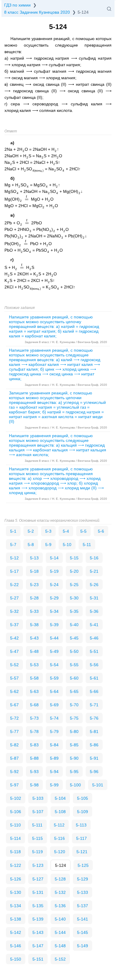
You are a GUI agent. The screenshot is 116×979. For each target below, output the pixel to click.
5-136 (60, 905)
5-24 (54, 584)
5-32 (14, 611)
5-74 (54, 718)
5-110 (15, 825)
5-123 (37, 865)
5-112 (59, 825)
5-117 (81, 838)
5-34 (54, 611)
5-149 (82, 945)
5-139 (37, 919)
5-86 (94, 744)
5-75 (74, 718)
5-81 (94, 731)
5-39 (54, 624)
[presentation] (26, 199)
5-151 (37, 959)
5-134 (15, 905)
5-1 (13, 531)
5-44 (54, 638)
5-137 (82, 905)
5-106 (15, 811)
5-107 (37, 811)
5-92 (14, 771)
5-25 (74, 584)
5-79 (54, 731)
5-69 (54, 704)
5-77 (14, 731)
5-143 (37, 932)
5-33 (34, 611)
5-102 (15, 798)
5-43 (34, 638)
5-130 (15, 892)
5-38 (34, 624)
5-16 (94, 558)
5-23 (34, 584)
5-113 (81, 825)
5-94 (54, 771)
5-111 (37, 825)
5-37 (14, 624)
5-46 (94, 638)
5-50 (74, 651)
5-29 (54, 598)
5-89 (54, 758)
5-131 (37, 892)
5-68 (34, 704)
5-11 (87, 544)
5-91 (94, 758)
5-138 (15, 919)
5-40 (74, 624)
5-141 (82, 919)
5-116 (59, 838)
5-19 (54, 571)
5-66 (94, 691)
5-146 (15, 945)
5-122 (15, 865)
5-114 (15, 838)
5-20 (74, 571)
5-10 (67, 544)
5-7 (13, 544)
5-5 (83, 531)
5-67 (14, 704)
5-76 (94, 718)
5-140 (60, 919)
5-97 (14, 785)
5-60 (74, 678)
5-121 (81, 851)
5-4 (66, 531)
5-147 (37, 945)
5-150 (15, 959)
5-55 (74, 664)
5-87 (14, 758)
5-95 (74, 771)
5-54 (54, 664)
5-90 (74, 758)
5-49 (54, 651)
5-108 (60, 811)
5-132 (60, 892)
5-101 (97, 785)
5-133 (82, 892)
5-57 (14, 678)
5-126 (15, 879)
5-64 (54, 691)
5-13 (34, 558)
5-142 (15, 932)
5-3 (48, 531)
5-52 (14, 664)
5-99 (54, 785)
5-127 (37, 879)
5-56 (94, 664)
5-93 (34, 771)
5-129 (82, 879)
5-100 (75, 785)
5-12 (14, 558)
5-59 (54, 678)
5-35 (74, 611)
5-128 (60, 879)
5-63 (34, 691)
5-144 (60, 932)
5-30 (74, 598)
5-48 (34, 651)
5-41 (94, 624)
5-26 (94, 584)
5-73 (34, 718)
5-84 (54, 744)
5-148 (60, 945)
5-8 (31, 544)
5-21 (94, 571)
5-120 (59, 851)
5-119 (37, 851)
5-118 (15, 851)
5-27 (14, 598)
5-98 (34, 785)
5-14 (54, 558)
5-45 (74, 638)
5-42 (14, 638)
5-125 (83, 865)
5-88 (34, 758)
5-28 (34, 598)
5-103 (37, 798)
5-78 (34, 731)
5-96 (94, 771)
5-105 (82, 798)
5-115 (37, 838)
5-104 (60, 798)
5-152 (60, 959)
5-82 (14, 744)
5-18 (34, 571)
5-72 (14, 718)
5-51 (94, 651)
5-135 (37, 905)
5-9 (48, 544)
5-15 (74, 558)
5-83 (34, 744)
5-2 (31, 531)
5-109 (82, 811)
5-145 (82, 932)
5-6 (101, 531)
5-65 (74, 691)
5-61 (94, 678)
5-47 (14, 651)
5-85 (74, 744)
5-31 (94, 598)
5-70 (74, 704)
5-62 (14, 691)
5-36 (94, 611)
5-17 (14, 571)
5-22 (14, 584)
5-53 (34, 664)
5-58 (34, 678)
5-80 (74, 731)
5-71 (94, 704)
